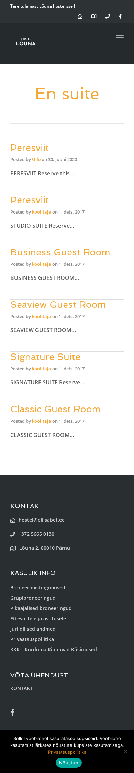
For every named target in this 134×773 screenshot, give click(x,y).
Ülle (36, 159)
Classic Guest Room (55, 409)
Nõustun (68, 762)
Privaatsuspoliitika (32, 639)
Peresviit (29, 147)
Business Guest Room (60, 252)
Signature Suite (45, 356)
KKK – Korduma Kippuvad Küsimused (53, 649)
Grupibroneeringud (33, 598)
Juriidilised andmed (33, 628)
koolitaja (41, 212)
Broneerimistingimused (37, 587)
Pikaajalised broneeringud (41, 608)
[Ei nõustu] (125, 751)
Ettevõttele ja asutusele (38, 618)
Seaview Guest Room (58, 304)
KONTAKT (21, 688)
